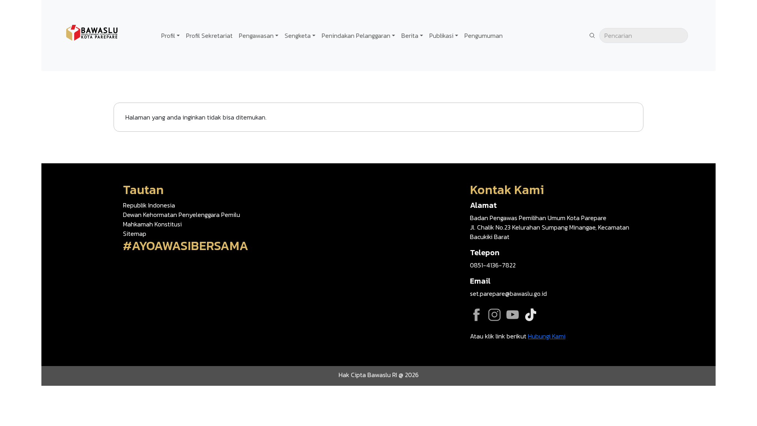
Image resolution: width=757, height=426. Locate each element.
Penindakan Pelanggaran (356, 35)
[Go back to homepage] (92, 35)
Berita (409, 35)
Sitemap (134, 233)
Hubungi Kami (546, 336)
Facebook (476, 314)
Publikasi (441, 35)
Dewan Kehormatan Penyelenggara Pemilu (181, 214)
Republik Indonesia (149, 205)
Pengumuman (483, 35)
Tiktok (530, 314)
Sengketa (298, 35)
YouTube (512, 314)
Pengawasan (256, 35)
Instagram (494, 314)
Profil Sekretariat (209, 35)
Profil (168, 35)
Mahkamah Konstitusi (152, 224)
